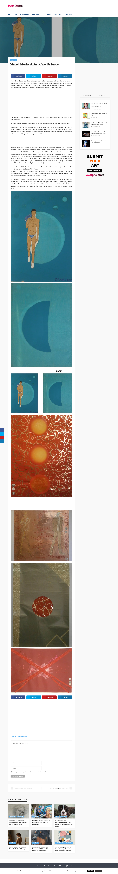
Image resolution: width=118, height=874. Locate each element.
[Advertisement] (41, 103)
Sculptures (46, 14)
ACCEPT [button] (90, 871)
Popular (88, 95)
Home (15, 14)
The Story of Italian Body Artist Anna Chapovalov (98, 141)
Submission (67, 14)
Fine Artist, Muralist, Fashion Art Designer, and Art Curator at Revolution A (41, 822)
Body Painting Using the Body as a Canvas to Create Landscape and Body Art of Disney (99, 105)
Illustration (25, 14)
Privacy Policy (42, 866)
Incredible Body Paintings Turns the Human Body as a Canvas (99, 132)
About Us (57, 14)
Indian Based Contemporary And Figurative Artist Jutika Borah (99, 114)
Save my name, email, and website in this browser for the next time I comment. (32, 772)
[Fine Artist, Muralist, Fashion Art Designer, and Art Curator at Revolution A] (41, 811)
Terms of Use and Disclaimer (57, 866)
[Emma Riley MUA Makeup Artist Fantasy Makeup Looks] (86, 125)
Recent (103, 95)
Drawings (12, 816)
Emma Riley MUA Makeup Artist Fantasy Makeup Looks (99, 123)
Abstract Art (60, 842)
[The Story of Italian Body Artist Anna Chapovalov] (86, 143)
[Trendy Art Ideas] (16, 6)
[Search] (108, 14)
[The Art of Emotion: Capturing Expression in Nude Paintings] (18, 837)
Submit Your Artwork (74, 866)
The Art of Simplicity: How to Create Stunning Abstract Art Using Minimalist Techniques (63, 848)
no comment (14, 68)
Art (57, 816)
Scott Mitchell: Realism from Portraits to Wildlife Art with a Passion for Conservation (40, 848)
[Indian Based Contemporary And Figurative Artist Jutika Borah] (86, 116)
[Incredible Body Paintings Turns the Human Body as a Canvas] (86, 134)
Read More (98, 871)
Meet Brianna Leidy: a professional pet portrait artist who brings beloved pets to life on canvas (64, 823)
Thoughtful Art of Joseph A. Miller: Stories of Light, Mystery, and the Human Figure (18, 822)
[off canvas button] (9, 14)
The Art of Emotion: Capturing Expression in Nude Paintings (17, 848)
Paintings (35, 14)
